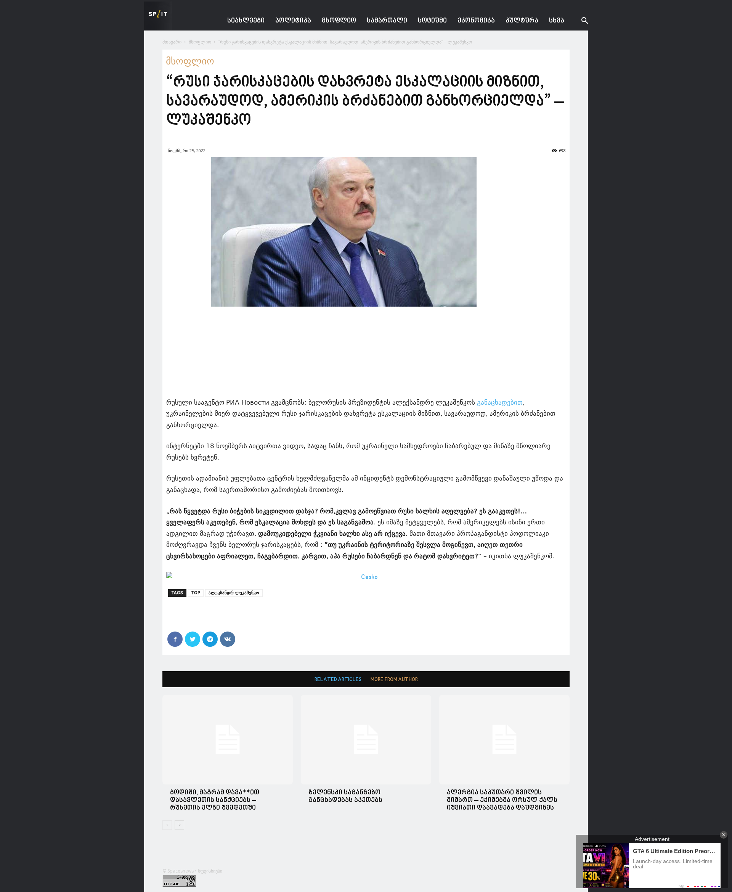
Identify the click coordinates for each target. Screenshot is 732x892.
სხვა (556, 21)
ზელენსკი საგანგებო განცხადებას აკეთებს (345, 796)
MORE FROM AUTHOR (394, 680)
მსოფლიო (339, 21)
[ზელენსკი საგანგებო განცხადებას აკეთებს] (366, 739)
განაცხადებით (500, 402)
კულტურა (522, 21)
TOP (195, 592)
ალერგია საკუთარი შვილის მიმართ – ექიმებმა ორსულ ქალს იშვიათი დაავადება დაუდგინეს (502, 800)
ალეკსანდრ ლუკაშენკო (234, 592)
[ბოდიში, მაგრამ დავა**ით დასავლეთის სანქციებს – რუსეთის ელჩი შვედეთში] (227, 739)
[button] (579, 21)
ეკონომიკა (476, 21)
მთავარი (171, 42)
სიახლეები (246, 21)
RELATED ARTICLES (338, 680)
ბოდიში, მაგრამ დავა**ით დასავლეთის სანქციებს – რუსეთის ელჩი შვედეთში (214, 800)
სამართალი (387, 21)
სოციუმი (432, 21)
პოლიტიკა (293, 21)
